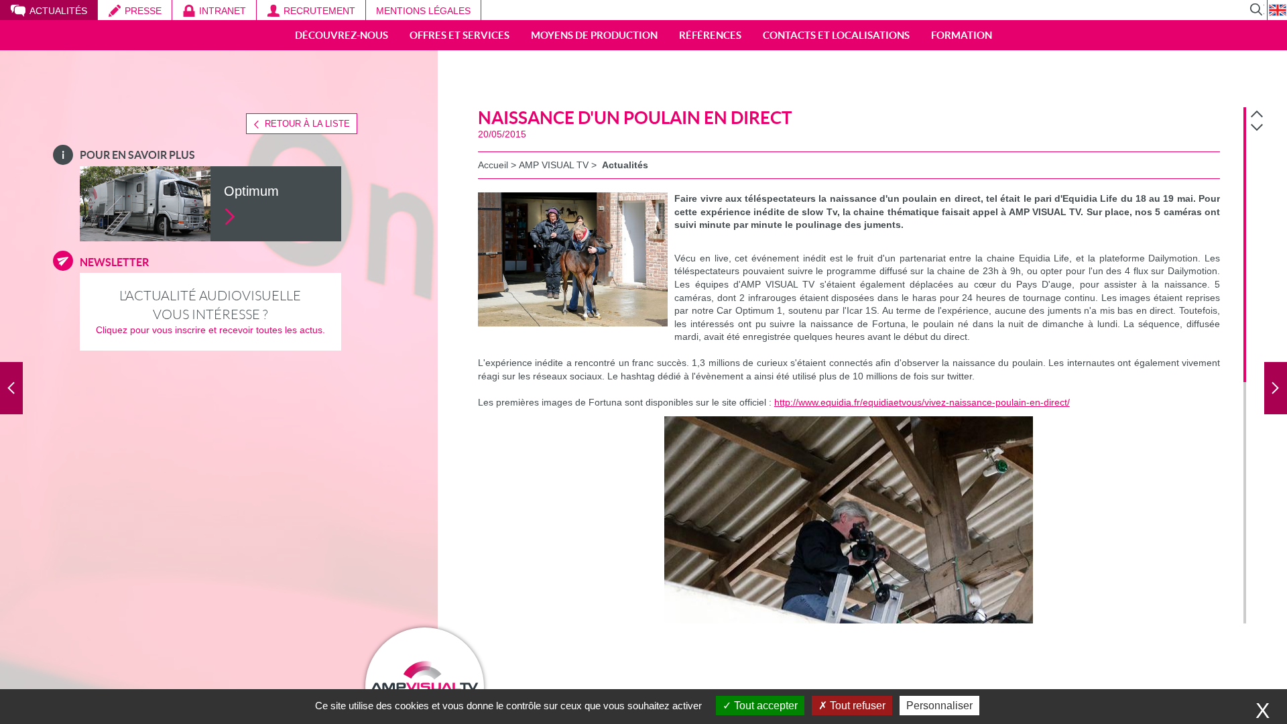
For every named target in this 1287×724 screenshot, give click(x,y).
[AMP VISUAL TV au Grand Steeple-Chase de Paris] (1275, 388)
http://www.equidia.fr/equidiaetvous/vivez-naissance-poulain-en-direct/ (922, 402)
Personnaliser (939, 705)
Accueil (493, 165)
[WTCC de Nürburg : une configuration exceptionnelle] (11, 388)
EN (1277, 10)
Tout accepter (764, 705)
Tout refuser (856, 705)
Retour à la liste (307, 124)
